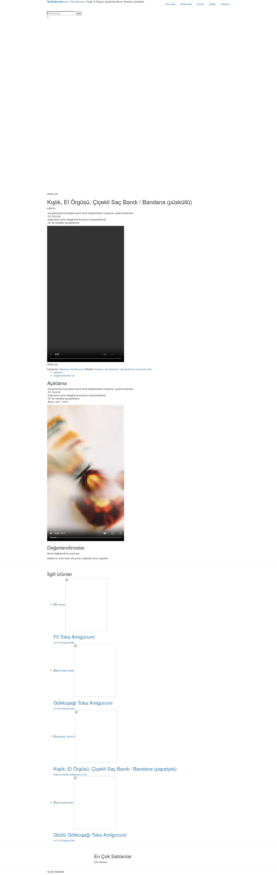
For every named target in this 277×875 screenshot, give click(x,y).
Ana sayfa (170, 4)
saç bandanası (127, 369)
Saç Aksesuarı (77, 369)
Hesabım (225, 4)
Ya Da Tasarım (54, 1)
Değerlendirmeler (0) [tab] (64, 375)
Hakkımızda (186, 4)
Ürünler (200, 4)
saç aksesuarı (112, 369)
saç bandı (141, 369)
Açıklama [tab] (58, 372)
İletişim (212, 4)
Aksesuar (64, 369)
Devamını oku (80, 774)
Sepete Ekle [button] (69, 642)
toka (149, 369)
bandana (99, 369)
